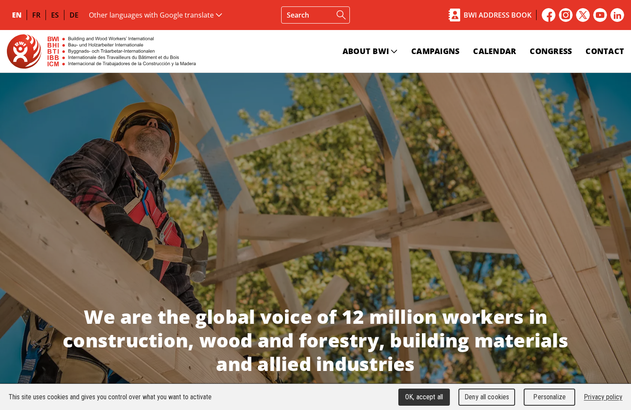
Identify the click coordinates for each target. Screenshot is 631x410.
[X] (583, 15)
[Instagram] (566, 15)
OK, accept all (424, 397)
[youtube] (600, 15)
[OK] (341, 15)
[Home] (101, 51)
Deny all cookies (486, 397)
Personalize (549, 397)
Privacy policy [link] (603, 397)
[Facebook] (548, 15)
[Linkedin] (617, 15)
